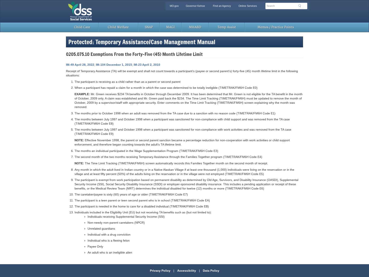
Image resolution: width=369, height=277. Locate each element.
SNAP (149, 27)
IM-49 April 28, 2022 (80, 64)
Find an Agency (222, 5)
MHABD (195, 27)
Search (300, 6)
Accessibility (186, 270)
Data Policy (211, 270)
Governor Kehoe (195, 5)
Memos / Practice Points (276, 27)
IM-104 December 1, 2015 (114, 64)
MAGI (170, 27)
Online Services (248, 5)
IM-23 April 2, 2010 (147, 64)
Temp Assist (227, 27)
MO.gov (174, 5)
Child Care (82, 27)
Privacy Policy (160, 270)
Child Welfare (118, 27)
